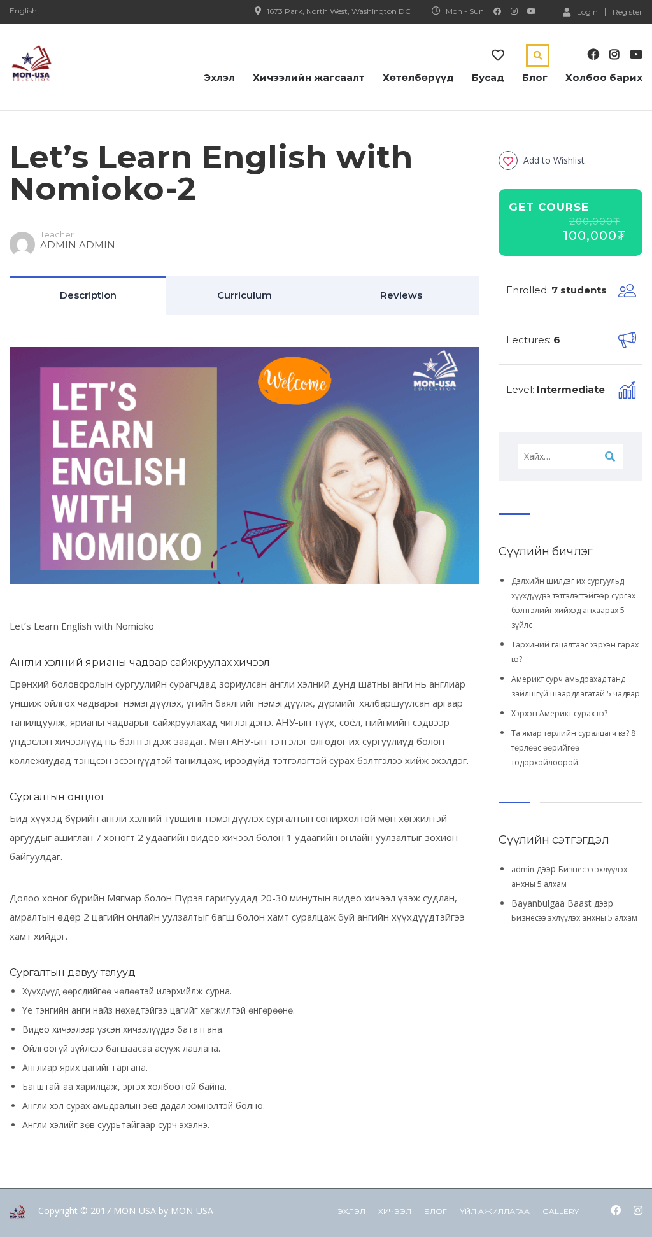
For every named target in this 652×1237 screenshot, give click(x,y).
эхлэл (351, 1211)
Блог (535, 77)
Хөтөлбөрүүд (418, 77)
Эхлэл (219, 77)
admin (522, 869)
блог (435, 1211)
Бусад (488, 77)
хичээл (394, 1211)
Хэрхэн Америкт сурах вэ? (559, 713)
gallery (560, 1211)
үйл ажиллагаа (495, 1211)
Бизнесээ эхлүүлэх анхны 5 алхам (574, 917)
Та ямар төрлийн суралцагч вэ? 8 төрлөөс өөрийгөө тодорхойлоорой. (573, 748)
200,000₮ (594, 221)
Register (627, 12)
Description (88, 295)
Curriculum (244, 295)
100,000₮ (595, 235)
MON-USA (192, 1211)
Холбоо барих (603, 77)
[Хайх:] (570, 456)
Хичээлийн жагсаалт (309, 77)
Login (587, 11)
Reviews (401, 295)
